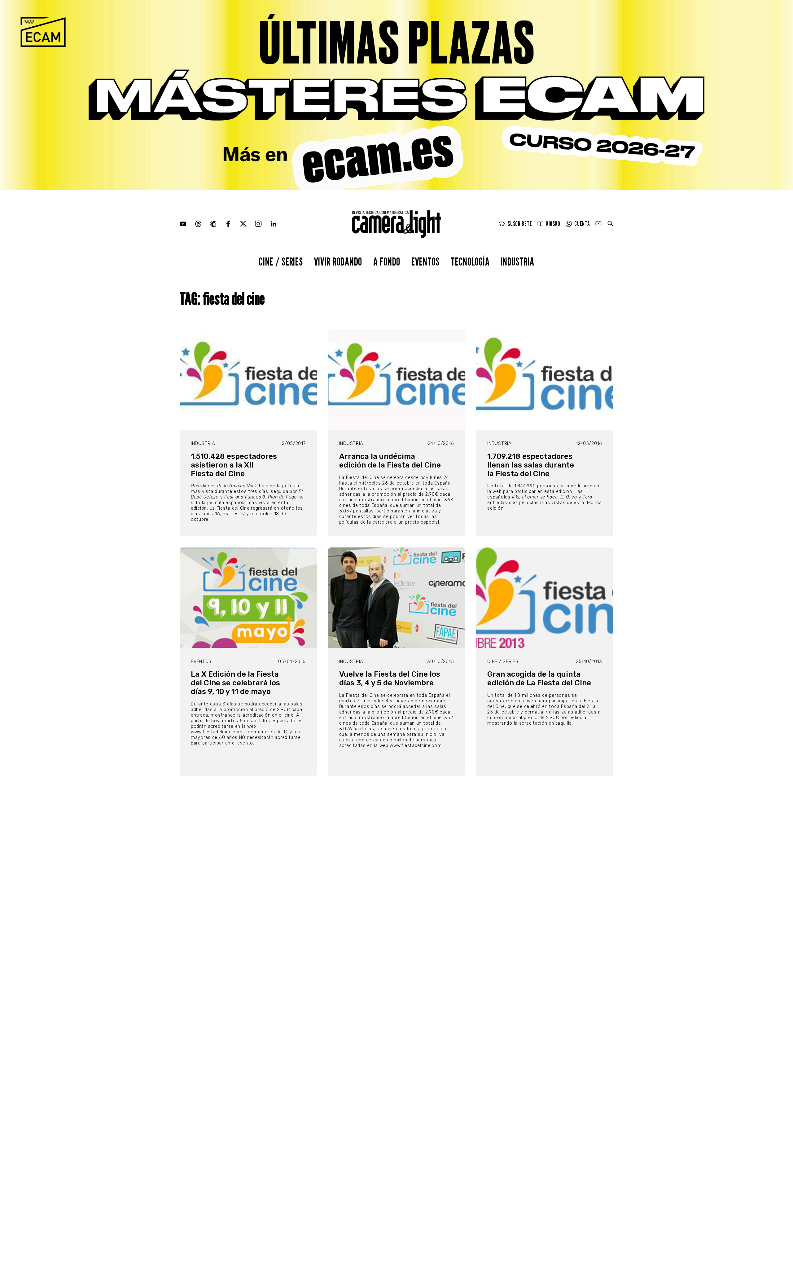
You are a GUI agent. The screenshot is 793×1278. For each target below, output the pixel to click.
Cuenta (582, 223)
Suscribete (520, 223)
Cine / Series (281, 261)
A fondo (386, 261)
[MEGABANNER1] (396, 95)
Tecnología (470, 261)
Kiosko (553, 223)
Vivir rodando (338, 261)
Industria (517, 261)
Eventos (425, 261)
